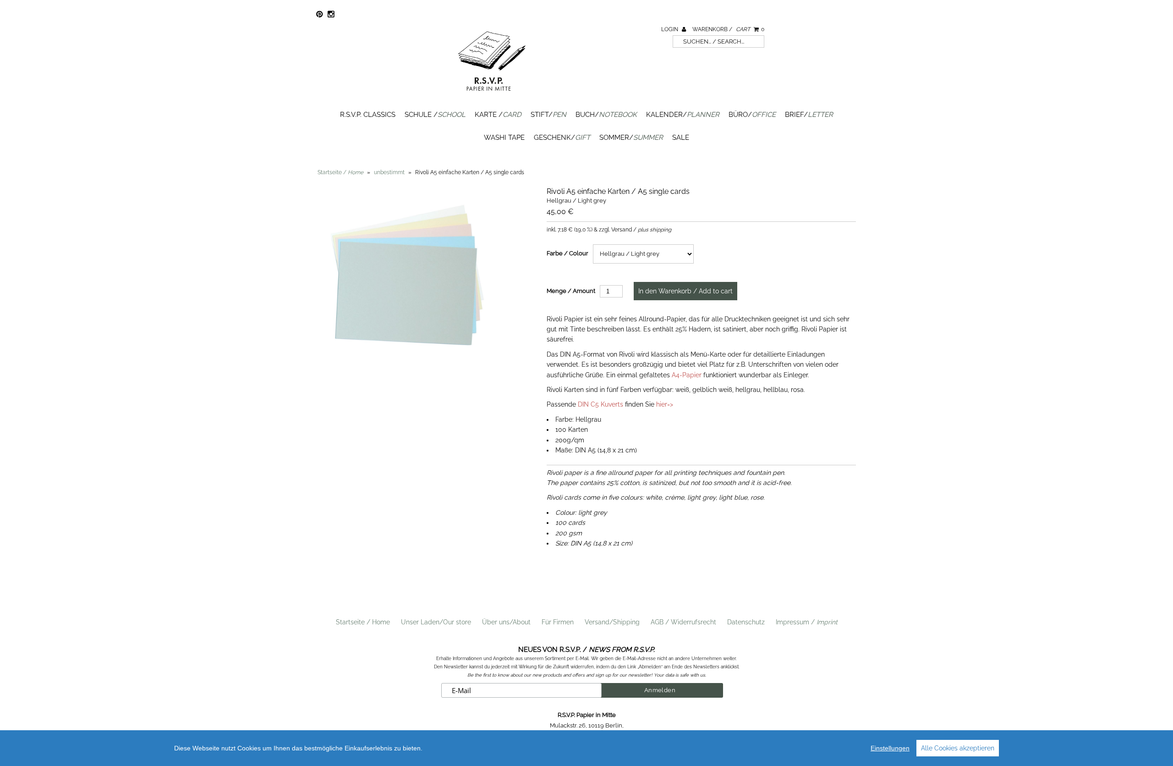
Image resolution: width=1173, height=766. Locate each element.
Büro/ (752, 114)
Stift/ (548, 114)
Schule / (435, 114)
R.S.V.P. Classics (367, 114)
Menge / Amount (571, 290)
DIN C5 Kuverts (600, 404)
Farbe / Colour (567, 253)
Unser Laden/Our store (436, 622)
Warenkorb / (728, 29)
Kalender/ (682, 114)
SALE (680, 137)
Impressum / (807, 622)
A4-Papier (687, 375)
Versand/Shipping (612, 622)
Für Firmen (558, 622)
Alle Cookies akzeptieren (957, 748)
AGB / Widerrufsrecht (683, 622)
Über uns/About (506, 622)
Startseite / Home (363, 622)
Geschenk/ (562, 137)
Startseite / (340, 172)
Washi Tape (504, 137)
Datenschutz (746, 622)
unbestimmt (389, 172)
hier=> (664, 404)
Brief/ (809, 114)
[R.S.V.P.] (491, 95)
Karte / (498, 114)
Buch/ (606, 114)
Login (670, 29)
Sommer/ (631, 137)
